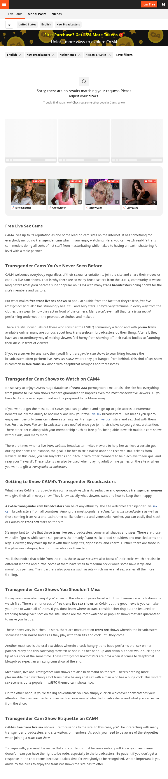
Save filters (124, 55)
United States (27, 24)
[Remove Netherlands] (79, 54)
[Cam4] (24, 4)
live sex (96, 414)
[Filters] (9, 25)
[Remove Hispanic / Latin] (109, 54)
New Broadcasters (68, 24)
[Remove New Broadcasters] (53, 54)
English (46, 24)
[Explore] (4, 4)
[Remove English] (20, 54)
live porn (106, 419)
